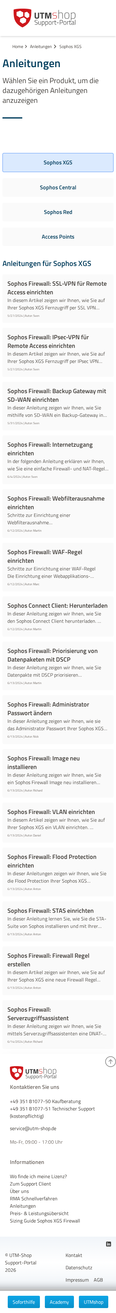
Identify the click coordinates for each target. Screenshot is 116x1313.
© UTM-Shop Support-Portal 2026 (21, 1262)
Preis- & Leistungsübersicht (39, 1213)
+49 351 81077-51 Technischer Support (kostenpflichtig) (52, 1112)
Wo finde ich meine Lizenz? (38, 1176)
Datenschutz (79, 1267)
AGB (98, 1279)
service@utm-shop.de (33, 1128)
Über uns (19, 1191)
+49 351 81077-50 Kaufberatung (45, 1101)
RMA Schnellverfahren (34, 1198)
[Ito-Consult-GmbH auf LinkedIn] (108, 1244)
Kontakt (74, 1255)
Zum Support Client (30, 1183)
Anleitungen (23, 1206)
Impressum (77, 1279)
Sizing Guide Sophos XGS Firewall (45, 1220)
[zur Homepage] (44, 18)
